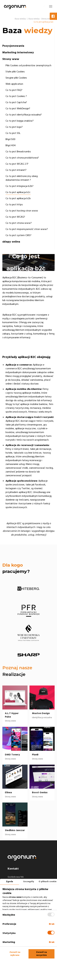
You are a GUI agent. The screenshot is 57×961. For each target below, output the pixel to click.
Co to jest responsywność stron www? (27, 229)
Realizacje (13, 674)
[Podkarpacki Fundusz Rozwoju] (28, 611)
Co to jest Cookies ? (16, 96)
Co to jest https (14, 204)
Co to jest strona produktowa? (22, 157)
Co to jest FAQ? (14, 90)
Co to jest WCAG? (15, 217)
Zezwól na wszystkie (41, 954)
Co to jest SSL (13, 133)
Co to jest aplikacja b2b (18, 198)
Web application (14, 84)
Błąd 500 (10, 139)
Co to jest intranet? (16, 170)
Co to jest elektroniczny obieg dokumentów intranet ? (22, 178)
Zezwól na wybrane (15, 954)
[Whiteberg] (28, 589)
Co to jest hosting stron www (22, 210)
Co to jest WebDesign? (18, 108)
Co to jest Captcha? (16, 102)
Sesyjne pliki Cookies (16, 77)
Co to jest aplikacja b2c (18, 192)
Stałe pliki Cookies (15, 71)
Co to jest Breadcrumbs (18, 151)
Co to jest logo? (14, 127)
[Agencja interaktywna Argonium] (15, 6)
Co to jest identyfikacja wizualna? (24, 114)
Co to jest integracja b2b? (19, 186)
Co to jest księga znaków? (20, 121)
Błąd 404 (11, 145)
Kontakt (13, 869)
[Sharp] (28, 655)
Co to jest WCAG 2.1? (17, 164)
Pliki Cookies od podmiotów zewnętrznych (28, 65)
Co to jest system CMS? (18, 235)
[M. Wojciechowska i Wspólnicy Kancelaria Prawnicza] (28, 633)
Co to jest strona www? (19, 223)
